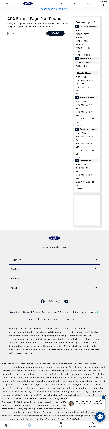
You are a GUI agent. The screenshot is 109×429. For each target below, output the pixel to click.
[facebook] (42, 301)
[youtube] (66, 301)
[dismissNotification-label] (103, 397)
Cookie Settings (73, 319)
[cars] (50, 301)
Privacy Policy (79, 312)
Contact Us (15, 312)
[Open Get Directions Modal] (61, 3)
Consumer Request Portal (51, 319)
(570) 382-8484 (83, 48)
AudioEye (33, 319)
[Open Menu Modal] (7, 3)
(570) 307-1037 (82, 34)
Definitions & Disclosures (59, 312)
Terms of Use (39, 312)
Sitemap (26, 312)
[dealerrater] (58, 301)
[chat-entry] (100, 416)
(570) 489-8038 (83, 55)
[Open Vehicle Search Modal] (88, 3)
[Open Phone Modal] (75, 3)
